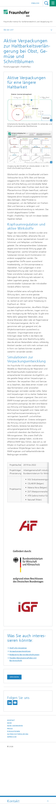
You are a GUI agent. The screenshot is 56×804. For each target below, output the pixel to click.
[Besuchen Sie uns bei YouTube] (15, 702)
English (35, 3)
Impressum (11, 737)
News (9, 723)
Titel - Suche (46, 3)
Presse (10, 729)
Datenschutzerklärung (17, 734)
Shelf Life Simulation (18, 648)
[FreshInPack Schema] (28, 107)
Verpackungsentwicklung (20, 651)
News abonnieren (15, 726)
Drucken (14, 677)
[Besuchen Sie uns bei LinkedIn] (9, 702)
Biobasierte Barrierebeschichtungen (24, 655)
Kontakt (11, 720)
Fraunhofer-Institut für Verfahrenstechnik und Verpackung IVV (28, 22)
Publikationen (13, 731)
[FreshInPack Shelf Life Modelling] (28, 147)
